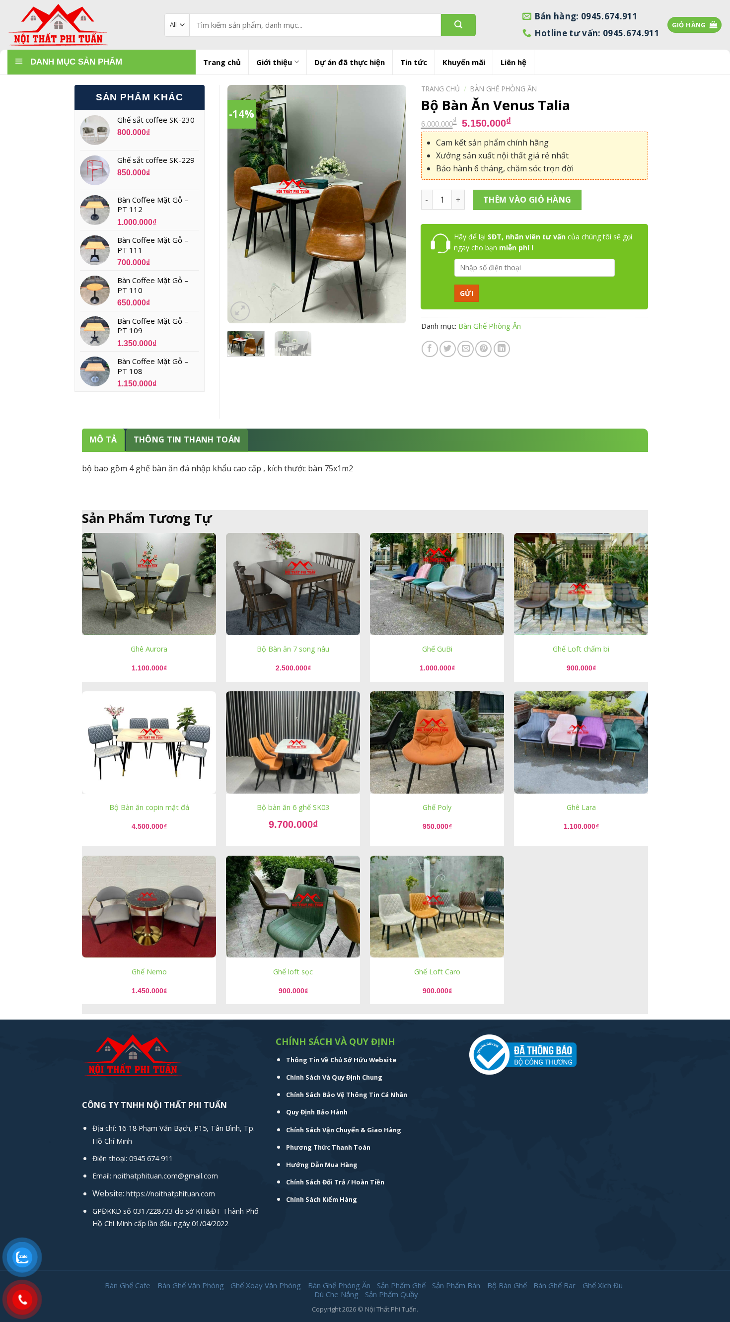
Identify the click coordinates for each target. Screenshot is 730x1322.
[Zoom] (240, 311)
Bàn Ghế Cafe (127, 1285)
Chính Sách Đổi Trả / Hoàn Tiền (335, 1181)
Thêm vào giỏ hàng (527, 199)
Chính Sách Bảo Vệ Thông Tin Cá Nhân (346, 1094)
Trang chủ (222, 62)
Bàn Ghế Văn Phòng (190, 1285)
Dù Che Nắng (336, 1294)
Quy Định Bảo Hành (317, 1111)
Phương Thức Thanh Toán (328, 1147)
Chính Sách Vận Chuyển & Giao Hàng (343, 1129)
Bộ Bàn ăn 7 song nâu (293, 649)
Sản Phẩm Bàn (456, 1285)
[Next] (390, 204)
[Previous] (243, 204)
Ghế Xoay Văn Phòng (265, 1285)
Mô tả (103, 439)
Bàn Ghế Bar (554, 1285)
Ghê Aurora (149, 649)
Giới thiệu (274, 62)
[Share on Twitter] (447, 349)
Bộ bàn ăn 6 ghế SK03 (293, 807)
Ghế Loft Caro (437, 971)
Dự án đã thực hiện (349, 62)
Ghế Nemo (149, 971)
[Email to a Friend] (465, 349)
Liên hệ (513, 62)
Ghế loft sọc (293, 971)
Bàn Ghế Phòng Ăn (503, 88)
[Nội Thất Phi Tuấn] (78, 25)
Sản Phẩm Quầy (391, 1294)
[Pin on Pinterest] (483, 349)
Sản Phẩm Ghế (401, 1285)
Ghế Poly (437, 807)
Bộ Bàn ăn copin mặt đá (149, 807)
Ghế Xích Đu (603, 1285)
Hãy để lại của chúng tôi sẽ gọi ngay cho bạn (543, 242)
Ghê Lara (581, 807)
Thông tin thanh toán (187, 439)
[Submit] (458, 25)
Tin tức (413, 62)
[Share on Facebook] (430, 349)
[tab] (103, 440)
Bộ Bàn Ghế (507, 1285)
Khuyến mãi (463, 62)
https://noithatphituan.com (170, 1193)
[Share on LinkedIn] (502, 349)
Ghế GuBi (437, 649)
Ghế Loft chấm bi (581, 649)
